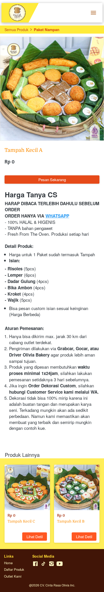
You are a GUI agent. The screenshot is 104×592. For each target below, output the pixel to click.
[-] (35, 564)
